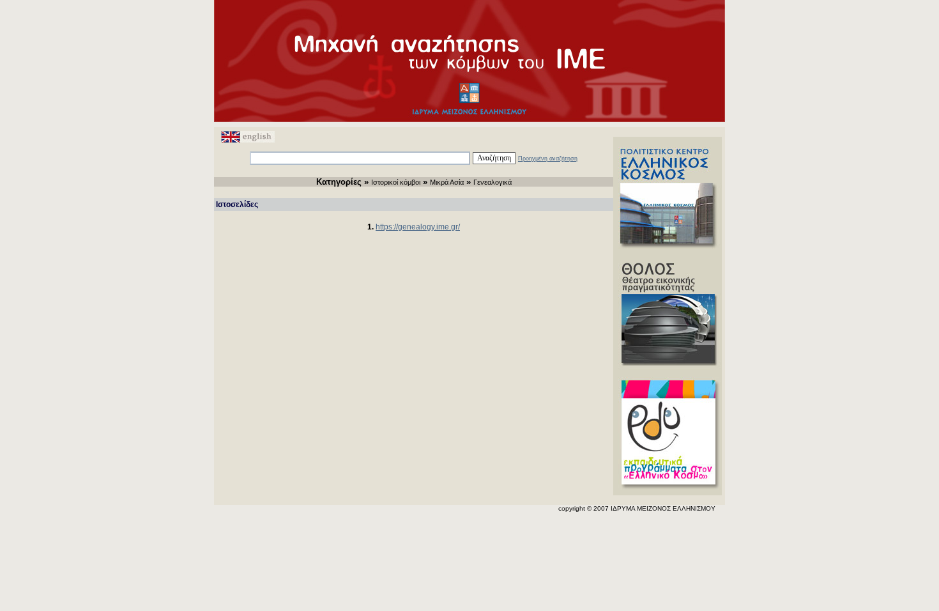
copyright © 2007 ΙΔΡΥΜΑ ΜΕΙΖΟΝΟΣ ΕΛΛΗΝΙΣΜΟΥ (636, 508)
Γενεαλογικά (492, 182)
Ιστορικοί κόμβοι (395, 182)
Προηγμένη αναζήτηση (547, 158)
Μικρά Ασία (447, 182)
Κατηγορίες (339, 182)
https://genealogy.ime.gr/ (418, 226)
